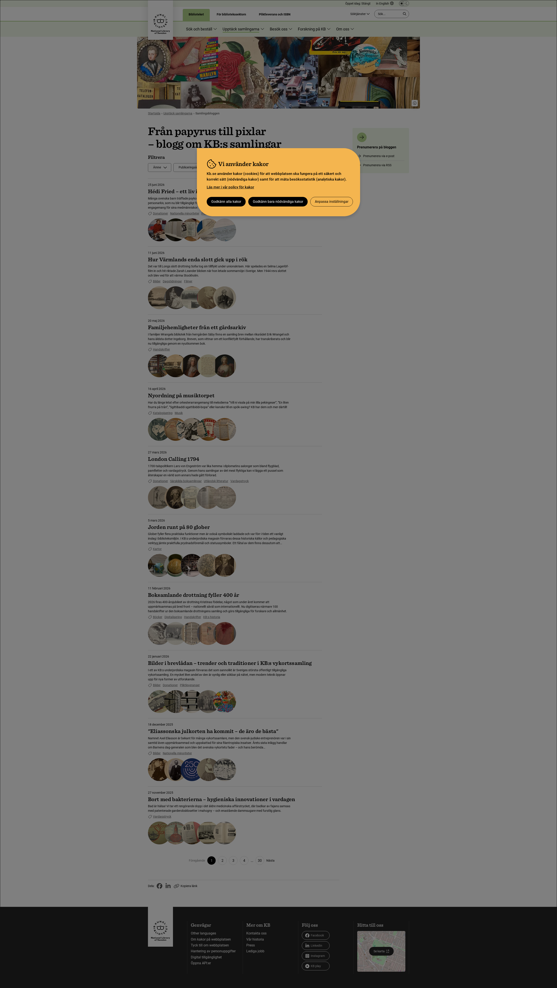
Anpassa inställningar (331, 202)
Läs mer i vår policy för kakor (230, 187)
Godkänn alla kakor (226, 202)
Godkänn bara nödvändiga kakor (278, 202)
